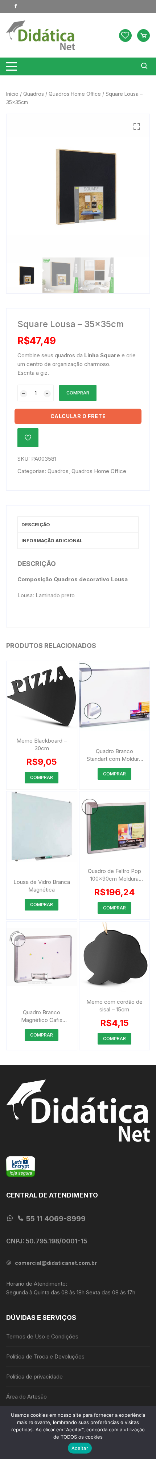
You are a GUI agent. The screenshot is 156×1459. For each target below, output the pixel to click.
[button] (136, 126)
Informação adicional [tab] (52, 540)
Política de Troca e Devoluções (45, 1356)
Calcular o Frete (78, 416)
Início (12, 94)
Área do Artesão (26, 1396)
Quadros (33, 94)
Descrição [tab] (35, 524)
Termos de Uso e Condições (42, 1336)
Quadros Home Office (75, 94)
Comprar (77, 393)
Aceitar (79, 1448)
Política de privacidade (34, 1376)
